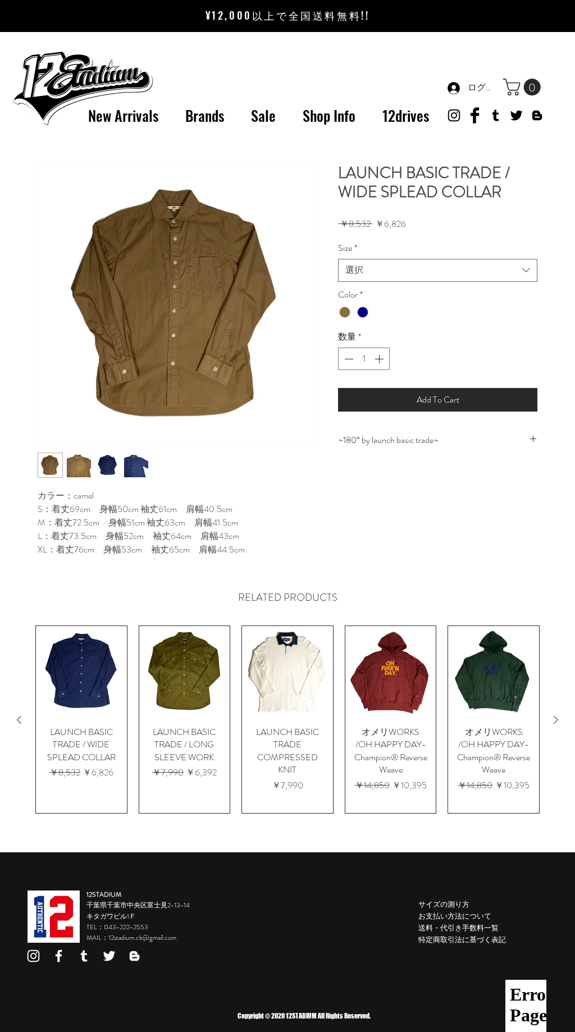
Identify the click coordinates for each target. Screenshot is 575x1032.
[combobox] (437, 270)
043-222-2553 (126, 927)
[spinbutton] (363, 358)
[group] (287, 719)
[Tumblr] (495, 115)
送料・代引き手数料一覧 (458, 928)
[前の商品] (19, 720)
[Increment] (380, 358)
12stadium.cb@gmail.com (142, 938)
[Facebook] (59, 956)
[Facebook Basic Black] (475, 115)
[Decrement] (347, 358)
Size (347, 248)
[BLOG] (537, 115)
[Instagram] (33, 956)
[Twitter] (516, 115)
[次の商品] (556, 720)
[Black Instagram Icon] (454, 115)
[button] (524, 87)
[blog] (134, 956)
